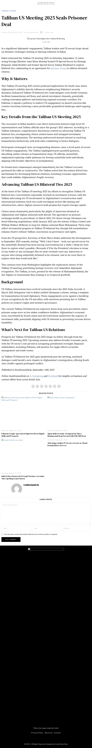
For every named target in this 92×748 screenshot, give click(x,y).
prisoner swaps (58, 68)
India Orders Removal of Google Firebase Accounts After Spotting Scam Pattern (22, 477)
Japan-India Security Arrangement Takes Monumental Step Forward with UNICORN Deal (66, 435)
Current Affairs (8, 11)
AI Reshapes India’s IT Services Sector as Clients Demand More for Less (67, 444)
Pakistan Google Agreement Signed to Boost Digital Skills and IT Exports (22, 435)
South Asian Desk (61, 744)
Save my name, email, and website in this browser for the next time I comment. (30, 534)
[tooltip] (33, 386)
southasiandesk (32, 32)
